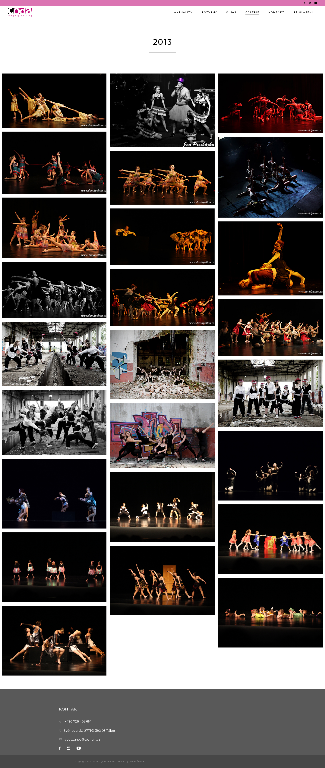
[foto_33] (162, 580)
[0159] (54, 290)
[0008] (54, 100)
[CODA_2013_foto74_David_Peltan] (162, 435)
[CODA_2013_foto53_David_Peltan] (54, 422)
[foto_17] (270, 539)
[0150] (270, 258)
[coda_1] (54, 354)
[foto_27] (54, 567)
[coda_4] (162, 364)
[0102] (54, 228)
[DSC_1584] (270, 466)
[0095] (54, 163)
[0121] (162, 236)
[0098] (162, 178)
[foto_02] (162, 507)
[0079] (270, 103)
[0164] (270, 327)
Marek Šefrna (137, 761)
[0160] (162, 297)
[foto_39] (270, 613)
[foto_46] (54, 641)
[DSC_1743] (54, 494)
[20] (162, 110)
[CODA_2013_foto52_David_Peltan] (270, 393)
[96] (270, 177)
